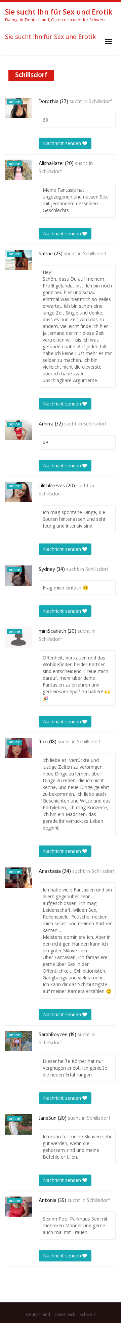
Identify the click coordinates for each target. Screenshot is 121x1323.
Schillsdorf (100, 102)
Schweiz (87, 1314)
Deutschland (38, 1314)
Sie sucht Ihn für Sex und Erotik (50, 37)
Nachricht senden (62, 143)
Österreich (64, 1314)
